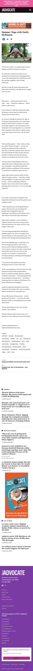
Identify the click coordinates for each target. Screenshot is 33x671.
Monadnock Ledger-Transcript (8, 631)
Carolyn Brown (7, 532)
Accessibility (21, 664)
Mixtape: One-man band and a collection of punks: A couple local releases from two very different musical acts (16, 406)
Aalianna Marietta (8, 442)
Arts (21, 338)
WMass (4, 352)
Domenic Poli (7, 470)
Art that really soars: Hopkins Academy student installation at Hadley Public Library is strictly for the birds (16, 527)
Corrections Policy (6, 597)
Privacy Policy (14, 664)
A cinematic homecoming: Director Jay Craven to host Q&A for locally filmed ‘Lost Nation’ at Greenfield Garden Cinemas (16, 465)
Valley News (4, 636)
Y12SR (8, 352)
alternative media (19, 336)
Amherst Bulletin (5, 619)
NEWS (27, 341)
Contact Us (4, 590)
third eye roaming (17, 346)
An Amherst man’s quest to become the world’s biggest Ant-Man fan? (16, 547)
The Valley (22, 344)
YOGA (13, 352)
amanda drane (5, 338)
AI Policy (3, 594)
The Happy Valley (14, 344)
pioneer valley (5, 344)
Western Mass (14, 349)
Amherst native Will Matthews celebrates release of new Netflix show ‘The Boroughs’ (16, 538)
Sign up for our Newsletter (8, 606)
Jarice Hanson (7, 399)
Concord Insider (5, 640)
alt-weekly (11, 336)
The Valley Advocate (6, 346)
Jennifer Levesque (8, 411)
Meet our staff (5, 592)
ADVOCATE (4, 336)
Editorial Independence (7, 599)
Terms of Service (5, 664)
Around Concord (5, 638)
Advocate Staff (7, 423)
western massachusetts (24, 349)
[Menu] (30, 10)
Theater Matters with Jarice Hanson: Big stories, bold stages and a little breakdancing (16, 394)
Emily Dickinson (26, 338)
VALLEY (24, 346)
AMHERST (12, 338)
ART (17, 338)
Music (23, 341)
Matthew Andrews (16, 341)
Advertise (4, 608)
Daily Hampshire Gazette (7, 626)
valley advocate (5, 349)
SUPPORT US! (16, 658)
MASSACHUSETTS (6, 341)
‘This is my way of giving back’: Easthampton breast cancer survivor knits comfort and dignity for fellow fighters (16, 437)
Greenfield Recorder (6, 628)
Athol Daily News (5, 621)
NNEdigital (4, 643)
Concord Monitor (5, 624)
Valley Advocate (5, 633)
